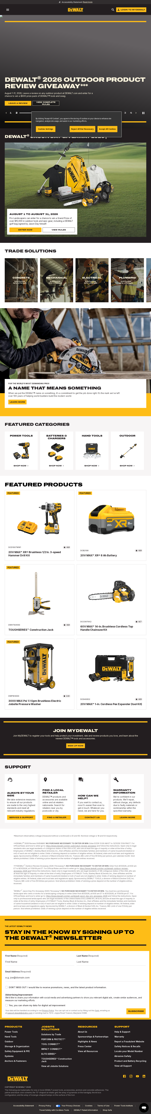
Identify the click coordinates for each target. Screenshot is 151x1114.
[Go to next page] (135, 113)
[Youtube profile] (137, 1076)
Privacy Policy (48, 1010)
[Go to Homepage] (75, 10)
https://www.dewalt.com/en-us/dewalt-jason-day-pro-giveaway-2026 (76, 896)
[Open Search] (113, 10)
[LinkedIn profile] (144, 1076)
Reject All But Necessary (82, 129)
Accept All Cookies (107, 129)
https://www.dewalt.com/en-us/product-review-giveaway (71, 846)
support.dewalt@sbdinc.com (19, 1013)
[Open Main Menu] (8, 10)
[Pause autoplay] (143, 113)
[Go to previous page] (6, 113)
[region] (75, 283)
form (97, 1010)
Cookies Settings (45, 129)
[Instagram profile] (131, 1076)
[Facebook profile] (124, 1076)
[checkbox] (6, 987)
